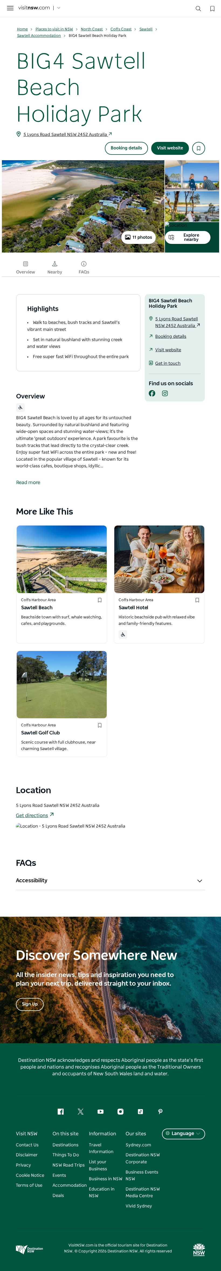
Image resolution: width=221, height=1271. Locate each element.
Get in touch (168, 363)
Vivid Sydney (139, 1206)
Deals (58, 1195)
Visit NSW (26, 1134)
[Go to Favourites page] (212, 8)
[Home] (34, 8)
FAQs (84, 272)
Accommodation (70, 1185)
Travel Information (101, 1148)
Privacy (23, 1165)
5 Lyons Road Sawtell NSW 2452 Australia (65, 134)
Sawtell (146, 29)
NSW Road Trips (69, 1165)
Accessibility (31, 880)
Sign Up (30, 1004)
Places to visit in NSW (54, 29)
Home (22, 29)
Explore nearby (191, 237)
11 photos (142, 237)
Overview (25, 272)
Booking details (126, 148)
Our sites (136, 1134)
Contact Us (27, 1145)
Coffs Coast (121, 29)
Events (59, 1175)
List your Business (98, 1165)
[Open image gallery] (83, 252)
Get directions (32, 815)
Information (102, 1134)
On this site (65, 1134)
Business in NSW (105, 1179)
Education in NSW (102, 1192)
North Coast (92, 29)
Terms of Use (29, 1185)
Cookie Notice (30, 1175)
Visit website (170, 148)
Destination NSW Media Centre (143, 1192)
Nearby (54, 272)
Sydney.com (138, 1145)
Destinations (65, 1145)
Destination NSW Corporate (143, 1158)
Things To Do (66, 1155)
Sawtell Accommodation (39, 36)
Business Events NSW (142, 1175)
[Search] (198, 9)
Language (183, 1133)
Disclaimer (27, 1155)
